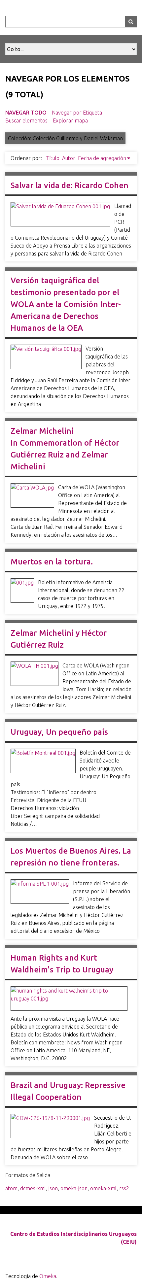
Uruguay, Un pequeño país (59, 732)
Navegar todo (26, 113)
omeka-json (74, 1188)
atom (11, 1188)
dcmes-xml (33, 1188)
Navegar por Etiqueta (77, 113)
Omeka (47, 1276)
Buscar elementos (26, 120)
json (53, 1188)
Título (52, 158)
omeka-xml (103, 1188)
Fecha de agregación (102, 158)
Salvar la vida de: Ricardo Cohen (69, 185)
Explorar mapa (70, 120)
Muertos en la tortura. (52, 561)
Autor (68, 158)
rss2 (124, 1188)
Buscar (131, 21)
